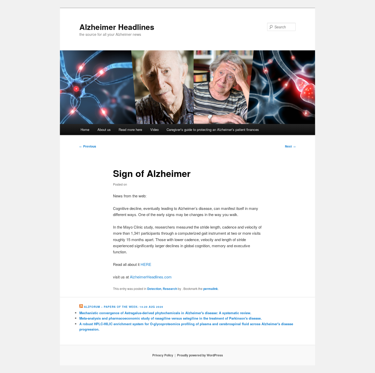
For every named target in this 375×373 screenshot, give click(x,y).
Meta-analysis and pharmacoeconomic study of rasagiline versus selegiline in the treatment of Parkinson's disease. (170, 318)
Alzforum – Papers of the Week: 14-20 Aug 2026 (123, 307)
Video (154, 129)
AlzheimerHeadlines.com (151, 276)
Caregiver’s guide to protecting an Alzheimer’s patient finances (213, 129)
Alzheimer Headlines (116, 26)
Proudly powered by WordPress (200, 355)
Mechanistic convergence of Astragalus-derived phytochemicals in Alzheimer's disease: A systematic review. (165, 312)
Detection (154, 288)
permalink (210, 288)
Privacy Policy (162, 355)
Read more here (130, 129)
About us (104, 129)
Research (170, 288)
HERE (146, 264)
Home (85, 129)
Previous (87, 146)
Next (290, 146)
